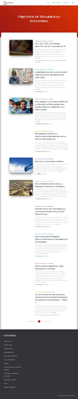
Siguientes (47, 321)
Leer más (37, 58)
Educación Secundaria (10, 356)
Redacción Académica (10, 380)
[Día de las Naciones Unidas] (21, 165)
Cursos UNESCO (8, 348)
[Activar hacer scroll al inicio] (75, 396)
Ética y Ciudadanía (9, 360)
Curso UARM (7, 341)
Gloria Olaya (63, 60)
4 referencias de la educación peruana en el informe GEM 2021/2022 (51, 75)
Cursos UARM (8, 345)
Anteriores (30, 321)
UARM (5, 383)
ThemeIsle (72, 395)
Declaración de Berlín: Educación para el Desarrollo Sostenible (51, 239)
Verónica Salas (54, 60)
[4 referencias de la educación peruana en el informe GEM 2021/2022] (21, 76)
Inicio (48, 2)
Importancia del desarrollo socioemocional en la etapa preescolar (50, 212)
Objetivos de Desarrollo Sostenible (44, 41)
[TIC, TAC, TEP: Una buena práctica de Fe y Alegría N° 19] (21, 47)
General (6, 363)
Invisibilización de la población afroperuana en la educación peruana (50, 136)
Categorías (66, 2)
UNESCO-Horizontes (9, 387)
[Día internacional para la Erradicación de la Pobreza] (21, 188)
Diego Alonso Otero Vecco (43, 60)
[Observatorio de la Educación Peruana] (8, 3)
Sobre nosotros (56, 2)
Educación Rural (9, 352)
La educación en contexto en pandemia (45, 292)
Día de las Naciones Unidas (49, 161)
